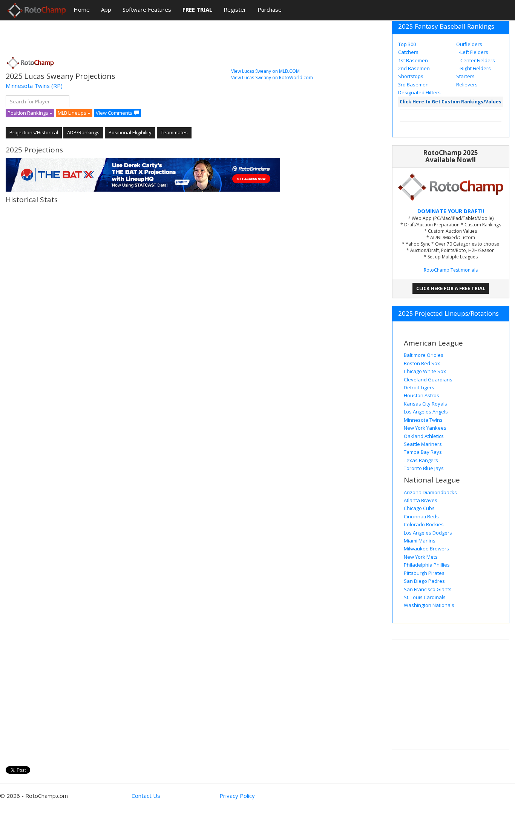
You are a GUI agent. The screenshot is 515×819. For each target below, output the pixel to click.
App (106, 9)
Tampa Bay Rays (423, 452)
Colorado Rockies (424, 524)
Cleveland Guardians (428, 379)
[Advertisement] (143, 36)
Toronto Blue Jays (424, 468)
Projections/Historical (33, 132)
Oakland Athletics (424, 436)
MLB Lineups (72, 112)
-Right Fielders (474, 68)
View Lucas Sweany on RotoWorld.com (272, 77)
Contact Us (146, 795)
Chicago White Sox (425, 371)
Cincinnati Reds (421, 516)
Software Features (147, 9)
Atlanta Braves (420, 500)
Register (235, 9)
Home (82, 9)
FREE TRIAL (197, 9)
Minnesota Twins (28, 85)
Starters (465, 76)
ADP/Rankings (83, 132)
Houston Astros (421, 395)
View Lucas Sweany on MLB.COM (265, 71)
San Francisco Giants (428, 589)
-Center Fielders (476, 60)
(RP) (57, 85)
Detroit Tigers (419, 387)
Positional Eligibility (130, 132)
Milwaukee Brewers (426, 548)
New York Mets (421, 556)
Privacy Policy (237, 795)
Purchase (270, 9)
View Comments (114, 112)
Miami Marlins (419, 540)
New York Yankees (425, 427)
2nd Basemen (414, 68)
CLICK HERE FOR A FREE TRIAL (450, 288)
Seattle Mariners (423, 444)
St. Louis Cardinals (425, 597)
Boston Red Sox (422, 363)
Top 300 (407, 44)
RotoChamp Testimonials (451, 270)
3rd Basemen (413, 84)
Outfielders (469, 44)
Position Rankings (28, 112)
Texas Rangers (421, 460)
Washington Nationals (429, 605)
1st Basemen (413, 60)
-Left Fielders (473, 52)
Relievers (467, 84)
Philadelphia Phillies (427, 564)
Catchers (408, 52)
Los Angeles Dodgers (428, 532)
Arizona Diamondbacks (430, 492)
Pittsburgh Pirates (424, 573)
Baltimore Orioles (423, 355)
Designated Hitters (419, 92)
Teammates (174, 132)
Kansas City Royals (425, 403)
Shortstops (410, 76)
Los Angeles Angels (426, 411)
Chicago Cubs (419, 508)
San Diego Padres (424, 581)
